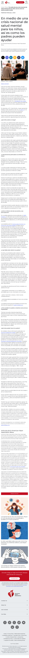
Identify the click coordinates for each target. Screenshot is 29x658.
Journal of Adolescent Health (8, 332)
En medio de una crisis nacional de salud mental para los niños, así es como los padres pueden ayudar (14, 9)
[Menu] (2, 2)
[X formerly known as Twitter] (14, 622)
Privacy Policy (11, 633)
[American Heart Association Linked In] (12, 627)
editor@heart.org (5, 425)
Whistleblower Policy (8, 638)
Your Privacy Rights (14, 643)
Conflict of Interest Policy (11, 637)
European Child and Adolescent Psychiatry (11, 341)
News (6, 7)
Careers (5, 633)
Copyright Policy (16, 635)
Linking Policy (20, 637)
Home (2, 7)
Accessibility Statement (7, 635)
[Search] (26, 1)
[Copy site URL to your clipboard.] (19, 57)
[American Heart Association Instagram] (9, 622)
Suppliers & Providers (8, 640)
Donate (21, 2)
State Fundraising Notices (19, 640)
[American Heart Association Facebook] (5, 622)
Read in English (5, 83)
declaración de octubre (20, 101)
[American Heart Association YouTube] (23, 622)
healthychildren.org (18, 305)
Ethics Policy (24, 635)
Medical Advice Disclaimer (19, 633)
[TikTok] (19, 622)
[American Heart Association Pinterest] (17, 627)
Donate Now (14, 578)
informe (22, 109)
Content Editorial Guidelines (19, 638)
